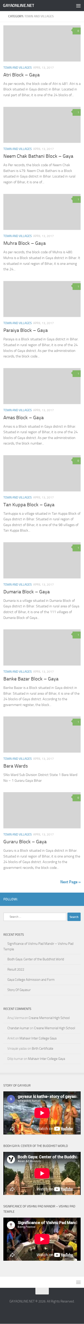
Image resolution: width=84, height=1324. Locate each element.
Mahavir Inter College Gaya (37, 1038)
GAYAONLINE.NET (18, 5)
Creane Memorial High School (49, 1018)
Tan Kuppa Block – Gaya (28, 505)
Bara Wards (15, 766)
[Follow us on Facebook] (70, 899)
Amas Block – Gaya (23, 418)
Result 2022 (15, 969)
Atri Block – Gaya (21, 75)
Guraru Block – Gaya (25, 842)
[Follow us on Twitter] (78, 899)
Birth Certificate (42, 1049)
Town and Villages (17, 68)
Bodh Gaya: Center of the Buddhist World (35, 959)
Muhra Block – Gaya (24, 243)
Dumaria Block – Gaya (26, 592)
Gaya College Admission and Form (31, 980)
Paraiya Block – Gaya (25, 330)
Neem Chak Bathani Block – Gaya (38, 156)
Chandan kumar (18, 1028)
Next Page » (70, 881)
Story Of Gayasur (19, 990)
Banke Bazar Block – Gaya (30, 679)
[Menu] (78, 5)
